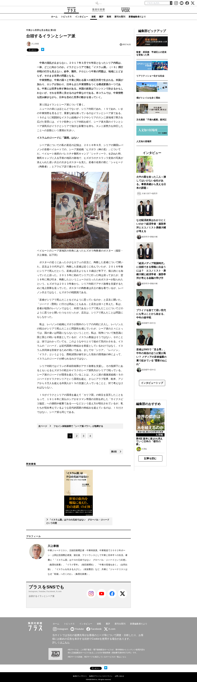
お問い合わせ (119, 676)
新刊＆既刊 (120, 16)
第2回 (115, 451)
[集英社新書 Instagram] (176, 3)
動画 (109, 16)
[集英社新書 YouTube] (181, 3)
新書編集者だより (137, 16)
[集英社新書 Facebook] (187, 3)
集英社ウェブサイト (80, 676)
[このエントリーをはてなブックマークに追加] (42, 49)
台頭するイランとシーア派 (41, 596)
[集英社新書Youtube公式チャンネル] (101, 597)
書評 (101, 16)
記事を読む (150, 458)
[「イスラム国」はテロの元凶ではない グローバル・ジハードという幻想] (78, 493)
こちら (66, 642)
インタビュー (81, 16)
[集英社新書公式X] (193, 3)
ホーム (54, 16)
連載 (93, 16)
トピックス (66, 16)
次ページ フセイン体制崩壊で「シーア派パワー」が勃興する (70, 426)
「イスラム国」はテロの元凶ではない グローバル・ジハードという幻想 (89, 560)
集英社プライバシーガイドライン (100, 676)
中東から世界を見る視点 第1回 (41, 30)
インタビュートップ (152, 383)
